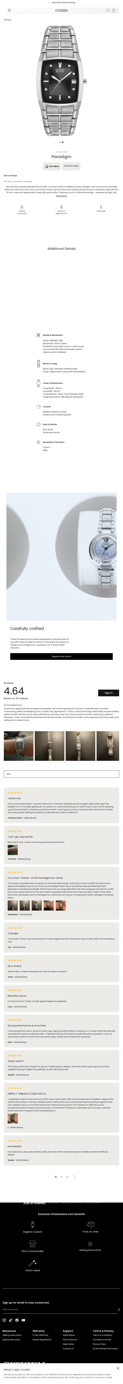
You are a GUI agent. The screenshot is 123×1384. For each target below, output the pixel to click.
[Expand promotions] (46, 2)
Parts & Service (70, 1339)
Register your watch (61, 656)
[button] (118, 1309)
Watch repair (32, 1270)
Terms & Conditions (102, 1335)
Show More (61, 196)
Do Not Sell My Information (105, 1348)
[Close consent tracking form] (117, 1368)
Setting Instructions (12, 1335)
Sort (8, 774)
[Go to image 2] (62, 142)
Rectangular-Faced (72, 1202)
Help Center (68, 1344)
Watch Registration (42, 1339)
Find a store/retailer (33, 1251)
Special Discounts (11, 1339)
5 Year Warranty (40, 1335)
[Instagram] (4, 1320)
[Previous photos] (7, 748)
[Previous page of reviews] (49, 1177)
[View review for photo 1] (18, 746)
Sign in (109, 693)
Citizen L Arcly (93, 1202)
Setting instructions (90, 1250)
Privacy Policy (99, 1344)
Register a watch (32, 1231)
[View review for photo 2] (49, 746)
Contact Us (68, 1348)
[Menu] (9, 10)
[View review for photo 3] (80, 746)
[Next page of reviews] (74, 1177)
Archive (7, 19)
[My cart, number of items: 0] (114, 10)
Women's (54, 1202)
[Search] (108, 10)
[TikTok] (10, 1320)
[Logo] (62, 10)
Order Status (69, 1335)
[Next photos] (115, 748)
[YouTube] (23, 1320)
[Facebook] (17, 1320)
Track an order (90, 1231)
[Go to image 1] (60, 142)
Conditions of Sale (102, 1339)
